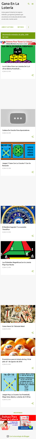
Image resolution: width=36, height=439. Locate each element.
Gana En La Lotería (10, 6)
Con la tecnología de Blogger (19, 436)
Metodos (21, 27)
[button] (32, 75)
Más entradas (18, 412)
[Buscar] (29, 4)
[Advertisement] (18, 94)
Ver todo (5, 37)
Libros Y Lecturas (7, 27)
